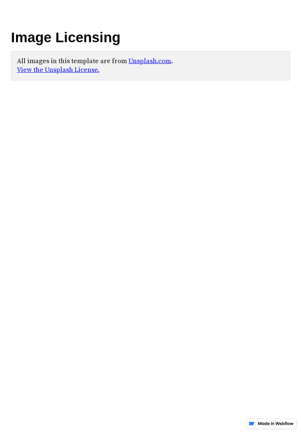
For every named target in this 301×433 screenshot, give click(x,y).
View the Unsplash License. (58, 70)
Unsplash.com (149, 61)
